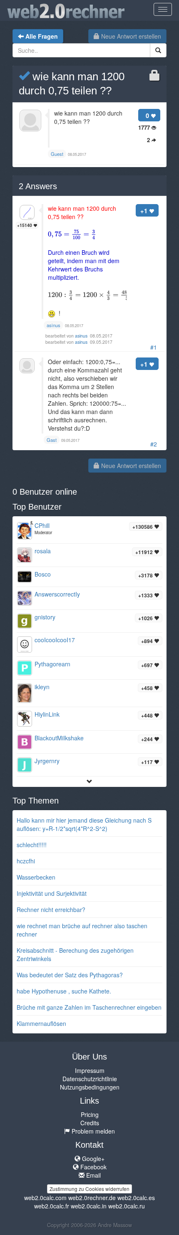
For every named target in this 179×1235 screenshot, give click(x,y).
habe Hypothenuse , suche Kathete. (64, 991)
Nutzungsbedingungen (89, 1087)
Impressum (89, 1070)
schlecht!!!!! (32, 845)
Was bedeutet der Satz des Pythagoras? (70, 975)
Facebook (93, 1167)
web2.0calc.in (89, 1206)
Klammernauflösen (41, 1023)
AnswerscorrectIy (57, 594)
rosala (43, 551)
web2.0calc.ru (126, 1206)
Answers (38, 186)
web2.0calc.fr (51, 1206)
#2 (153, 444)
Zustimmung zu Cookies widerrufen (89, 1188)
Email (93, 1175)
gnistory (45, 617)
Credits (89, 1123)
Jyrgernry (47, 761)
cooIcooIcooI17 (55, 640)
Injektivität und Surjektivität (52, 893)
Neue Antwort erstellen (130, 36)
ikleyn (42, 687)
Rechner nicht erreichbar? (51, 909)
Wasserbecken (36, 877)
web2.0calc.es (136, 1197)
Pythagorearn (52, 664)
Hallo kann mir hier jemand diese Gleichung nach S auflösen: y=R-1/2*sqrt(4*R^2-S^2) (84, 824)
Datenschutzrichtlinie (89, 1079)
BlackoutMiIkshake (59, 738)
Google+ (92, 1158)
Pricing (90, 1114)
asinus (82, 336)
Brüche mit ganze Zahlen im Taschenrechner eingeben (89, 1007)
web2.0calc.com (45, 1197)
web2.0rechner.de (92, 1197)
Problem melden (92, 1131)
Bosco (43, 574)
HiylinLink (47, 714)
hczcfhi (26, 861)
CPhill (42, 525)
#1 (153, 347)
